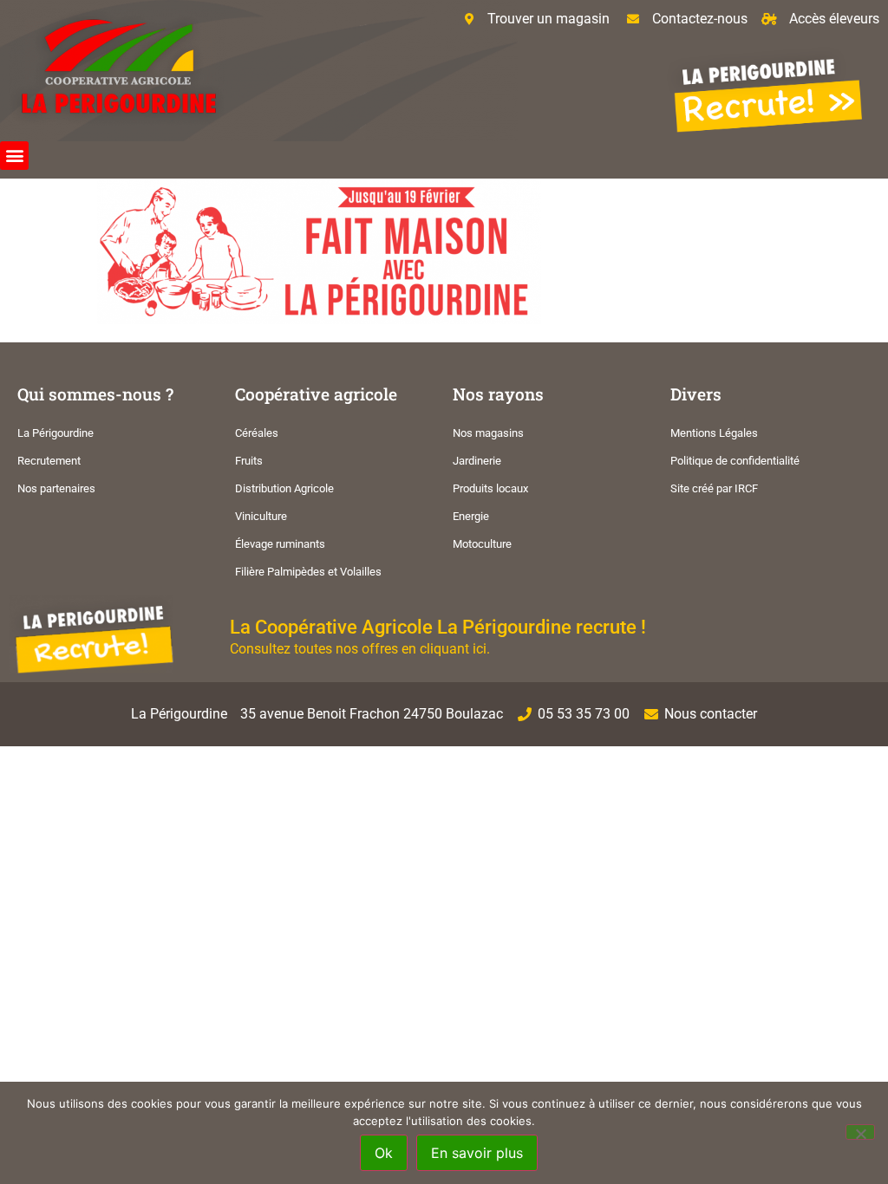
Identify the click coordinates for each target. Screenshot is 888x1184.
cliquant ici (453, 649)
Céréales (256, 432)
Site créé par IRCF (714, 488)
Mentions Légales (714, 432)
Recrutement (49, 460)
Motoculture (482, 543)
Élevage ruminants (280, 543)
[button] (14, 155)
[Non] (860, 1132)
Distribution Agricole (284, 488)
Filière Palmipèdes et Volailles (308, 571)
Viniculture (261, 516)
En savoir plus (477, 1152)
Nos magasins (488, 432)
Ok (384, 1152)
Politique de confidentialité (735, 460)
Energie (471, 516)
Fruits (249, 460)
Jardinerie (477, 460)
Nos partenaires (56, 488)
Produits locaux (490, 488)
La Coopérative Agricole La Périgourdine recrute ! (438, 626)
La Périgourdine (55, 432)
